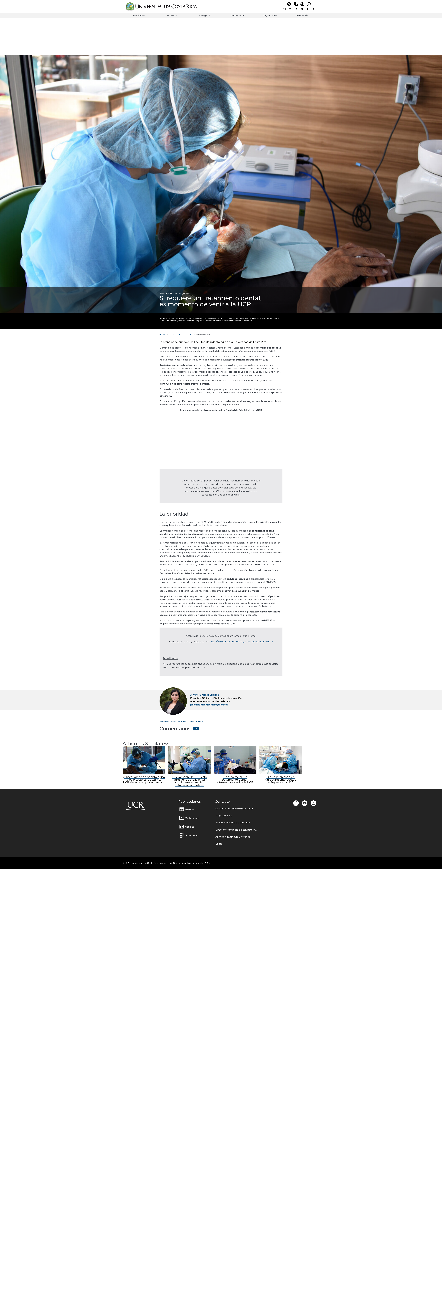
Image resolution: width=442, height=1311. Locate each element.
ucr (203, 721)
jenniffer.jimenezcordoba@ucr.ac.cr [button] (209, 704)
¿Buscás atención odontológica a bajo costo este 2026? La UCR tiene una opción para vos (144, 780)
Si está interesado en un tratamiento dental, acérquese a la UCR (280, 780)
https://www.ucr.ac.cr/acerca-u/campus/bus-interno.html (241, 641)
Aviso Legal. (166, 863)
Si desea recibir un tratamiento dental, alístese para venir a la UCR (235, 780)
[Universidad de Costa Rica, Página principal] (161, 6)
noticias (172, 334)
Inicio (163, 334)
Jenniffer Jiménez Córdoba (204, 694)
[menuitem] (284, 9)
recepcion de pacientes (190, 721)
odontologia (174, 721)
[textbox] (221, 410)
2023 (180, 334)
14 (190, 334)
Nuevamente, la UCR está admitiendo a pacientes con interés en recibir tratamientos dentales (189, 781)
